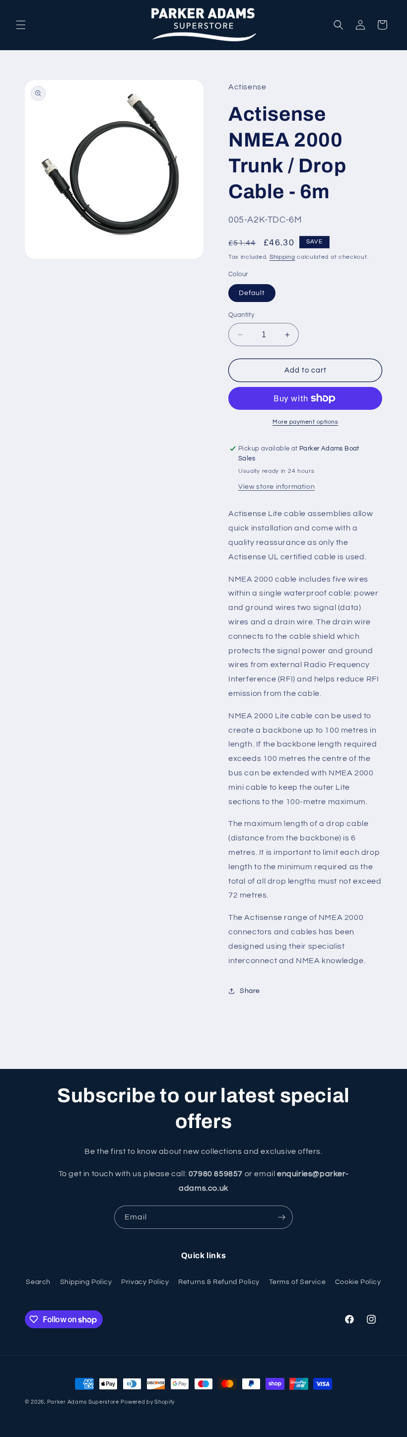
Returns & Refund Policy (219, 1282)
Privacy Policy (145, 1282)
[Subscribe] (281, 1217)
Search (38, 1282)
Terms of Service (297, 1282)
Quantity (241, 314)
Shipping (282, 257)
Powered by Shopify (148, 1402)
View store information (276, 486)
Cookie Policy (358, 1282)
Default (252, 293)
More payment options (305, 422)
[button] (21, 25)
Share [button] (250, 990)
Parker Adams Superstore (83, 1402)
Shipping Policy (86, 1282)
